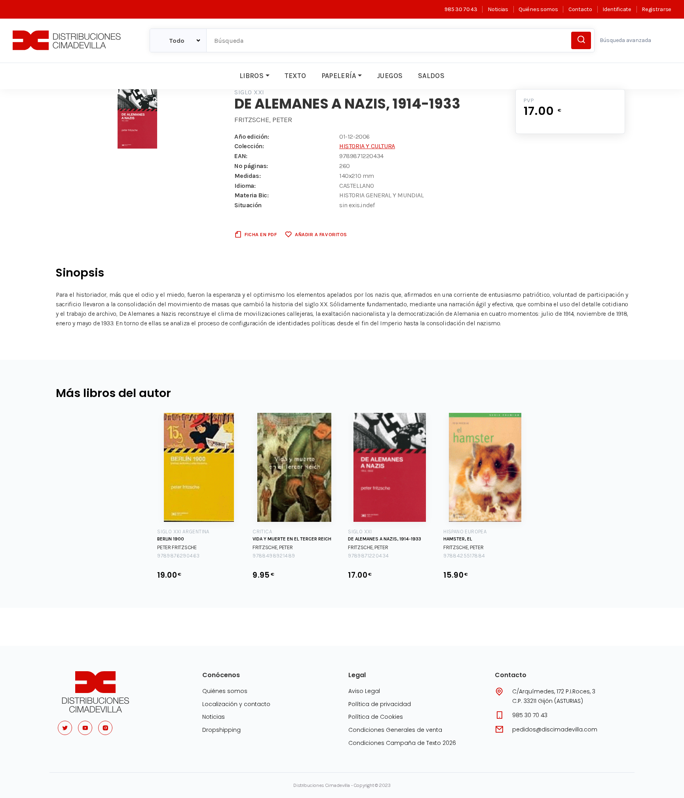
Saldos (431, 76)
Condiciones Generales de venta (395, 730)
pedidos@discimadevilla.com (554, 729)
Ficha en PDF (261, 234)
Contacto (580, 9)
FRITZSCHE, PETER (263, 119)
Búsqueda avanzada (625, 40)
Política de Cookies (375, 717)
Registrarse (656, 9)
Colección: (249, 146)
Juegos (390, 76)
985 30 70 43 (461, 9)
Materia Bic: (251, 195)
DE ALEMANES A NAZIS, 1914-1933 (384, 539)
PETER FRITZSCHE (177, 547)
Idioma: (244, 185)
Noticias (498, 9)
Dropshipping (221, 730)
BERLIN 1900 (170, 539)
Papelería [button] (338, 76)
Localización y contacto (236, 704)
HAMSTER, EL (457, 539)
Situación (247, 205)
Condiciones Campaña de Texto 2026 (402, 743)
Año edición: (251, 136)
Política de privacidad (379, 704)
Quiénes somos (538, 9)
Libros (251, 76)
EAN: (240, 156)
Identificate (616, 9)
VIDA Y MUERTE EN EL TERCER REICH (292, 539)
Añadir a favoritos (321, 234)
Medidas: (247, 175)
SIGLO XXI (249, 92)
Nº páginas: (251, 166)
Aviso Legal (364, 691)
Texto (295, 76)
